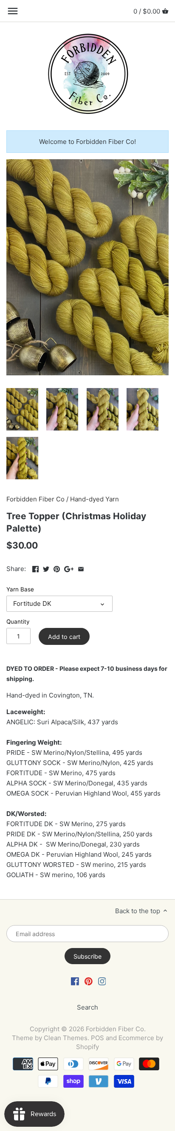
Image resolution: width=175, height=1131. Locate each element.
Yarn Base (20, 589)
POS (97, 1038)
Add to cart (64, 636)
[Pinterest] (89, 980)
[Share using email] (81, 568)
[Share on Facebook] (35, 568)
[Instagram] (102, 980)
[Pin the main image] (57, 568)
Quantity (18, 621)
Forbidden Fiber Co (35, 499)
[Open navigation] (12, 11)
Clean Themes (66, 1038)
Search (87, 1007)
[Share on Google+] (69, 568)
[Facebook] (75, 980)
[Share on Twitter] (46, 568)
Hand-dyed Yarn (94, 499)
